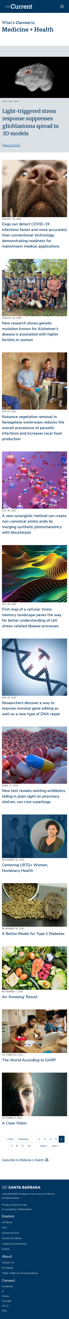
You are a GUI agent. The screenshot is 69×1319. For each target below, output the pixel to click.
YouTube (6, 1301)
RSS (4, 1311)
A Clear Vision (14, 1123)
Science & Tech (10, 1233)
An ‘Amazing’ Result (20, 996)
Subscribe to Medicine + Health (23, 1160)
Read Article (11, 145)
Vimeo (5, 1296)
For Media (7, 1268)
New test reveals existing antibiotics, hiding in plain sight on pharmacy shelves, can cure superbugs (34, 796)
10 (30, 1146)
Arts (4, 1227)
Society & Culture (12, 1238)
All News (7, 1222)
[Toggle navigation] (61, 6)
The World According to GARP (29, 1060)
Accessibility (9, 1209)
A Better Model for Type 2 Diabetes (33, 933)
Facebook (7, 1286)
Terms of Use (19, 1205)
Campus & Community (14, 1243)
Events (6, 1249)
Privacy (6, 1205)
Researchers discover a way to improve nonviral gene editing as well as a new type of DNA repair (31, 708)
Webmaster (25, 1209)
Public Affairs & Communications (20, 1273)
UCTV (5, 1306)
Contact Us (8, 1262)
